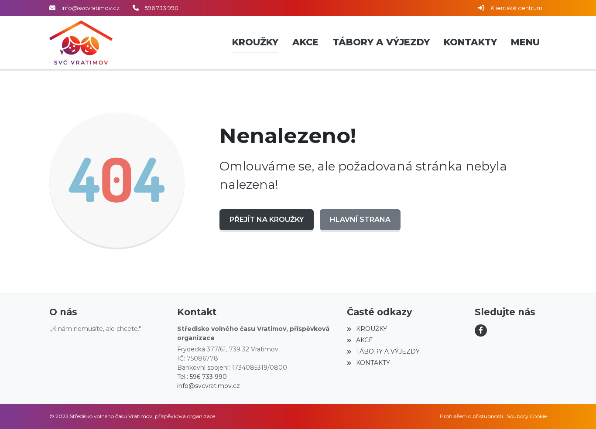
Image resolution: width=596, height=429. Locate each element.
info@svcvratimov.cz (91, 7)
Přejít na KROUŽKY (266, 219)
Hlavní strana (360, 219)
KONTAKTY (373, 363)
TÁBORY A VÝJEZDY (387, 351)
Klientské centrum (516, 7)
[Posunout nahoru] (576, 409)
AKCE (364, 340)
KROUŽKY (371, 329)
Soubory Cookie (527, 416)
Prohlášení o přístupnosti (471, 416)
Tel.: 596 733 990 (202, 377)
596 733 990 (161, 7)
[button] (525, 43)
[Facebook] (481, 330)
